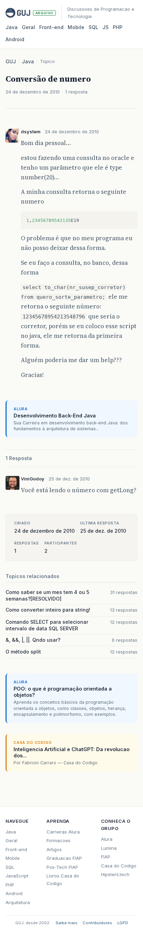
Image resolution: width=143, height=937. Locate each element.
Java (12, 27)
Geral (28, 27)
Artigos (54, 849)
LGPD (122, 922)
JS (105, 27)
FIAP (105, 856)
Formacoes (58, 840)
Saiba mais (66, 922)
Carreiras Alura (63, 832)
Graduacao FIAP (64, 858)
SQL (93, 27)
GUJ (11, 61)
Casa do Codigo (118, 865)
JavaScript (17, 876)
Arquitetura (18, 902)
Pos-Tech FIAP (62, 867)
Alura (106, 839)
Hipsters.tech (115, 874)
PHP (118, 27)
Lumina (109, 848)
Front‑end (51, 27)
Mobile (76, 27)
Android (15, 39)
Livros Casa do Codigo (63, 879)
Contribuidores (97, 922)
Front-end (16, 849)
